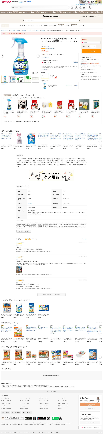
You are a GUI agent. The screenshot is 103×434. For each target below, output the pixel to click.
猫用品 (18, 30)
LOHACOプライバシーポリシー (49, 422)
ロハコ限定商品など (5, 398)
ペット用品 (12, 30)
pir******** (18, 245)
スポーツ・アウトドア (43, 405)
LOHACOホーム (4, 30)
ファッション (22, 405)
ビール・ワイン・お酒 (24, 400)
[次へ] (38, 56)
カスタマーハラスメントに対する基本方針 (27, 422)
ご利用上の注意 (39, 422)
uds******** (18, 259)
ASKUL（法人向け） (49, 424)
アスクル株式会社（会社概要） (60, 424)
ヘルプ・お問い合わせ (90, 408)
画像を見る (3, 84)
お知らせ (3, 422)
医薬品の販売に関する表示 (39, 424)
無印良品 (60, 408)
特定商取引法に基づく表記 (6, 424)
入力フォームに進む (90, 422)
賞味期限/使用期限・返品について (88, 72)
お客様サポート (15, 422)
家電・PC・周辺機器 (24, 408)
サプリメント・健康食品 (43, 403)
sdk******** (18, 282)
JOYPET (47, 46)
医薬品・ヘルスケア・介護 (63, 403)
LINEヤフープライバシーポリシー (16, 432)
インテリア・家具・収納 (6, 408)
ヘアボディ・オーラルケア (6, 403)
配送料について (84, 64)
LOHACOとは (8, 422)
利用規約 (39, 432)
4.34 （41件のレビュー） (50, 48)
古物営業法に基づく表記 (28, 424)
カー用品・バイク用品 (43, 408)
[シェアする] (33, 73)
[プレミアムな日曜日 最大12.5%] (51, 12)
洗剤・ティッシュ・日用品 (44, 400)
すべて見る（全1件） (46, 57)
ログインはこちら (45, 69)
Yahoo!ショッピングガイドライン (52, 432)
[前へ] (2, 56)
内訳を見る (76, 62)
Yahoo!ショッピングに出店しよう (90, 4)
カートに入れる (91, 51)
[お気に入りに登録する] (37, 73)
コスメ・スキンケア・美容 (25, 398)
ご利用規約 (58, 422)
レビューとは (84, 239)
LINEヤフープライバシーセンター (30, 432)
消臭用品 (43, 30)
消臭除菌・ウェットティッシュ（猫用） (30, 30)
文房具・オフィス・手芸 (62, 405)
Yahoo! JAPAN (79, 4)
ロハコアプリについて (14, 418)
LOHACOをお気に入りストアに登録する (91, 427)
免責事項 (43, 432)
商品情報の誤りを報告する (24, 231)
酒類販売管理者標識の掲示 (17, 424)
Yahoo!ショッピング (5, 432)
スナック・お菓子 (61, 398)
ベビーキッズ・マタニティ (25, 403)
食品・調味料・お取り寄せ (44, 398)
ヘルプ (100, 4)
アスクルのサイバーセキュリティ (67, 422)
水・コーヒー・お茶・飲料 (6, 400)
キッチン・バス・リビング (63, 400)
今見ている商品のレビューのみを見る (51, 294)
